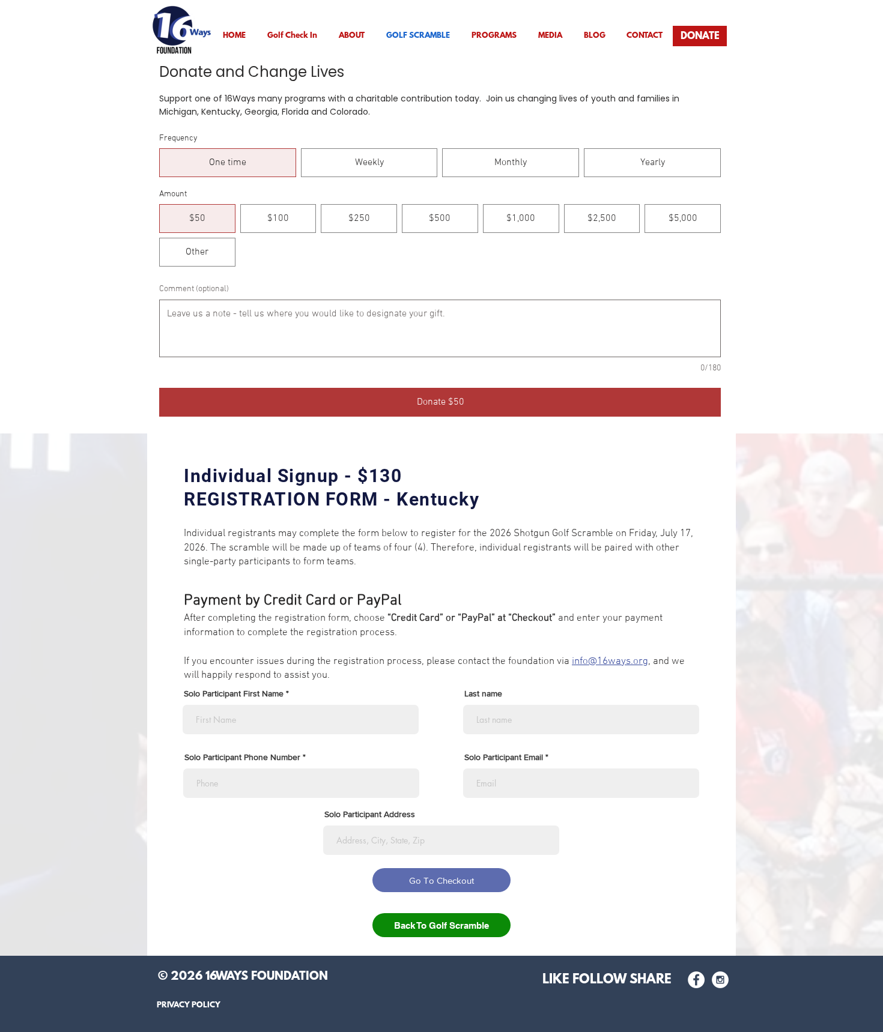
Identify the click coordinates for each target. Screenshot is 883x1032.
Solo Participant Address (369, 814)
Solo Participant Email (503, 757)
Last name (483, 693)
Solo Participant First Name (234, 693)
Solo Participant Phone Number (242, 757)
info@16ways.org (610, 662)
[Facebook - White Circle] (696, 979)
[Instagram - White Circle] (720, 979)
